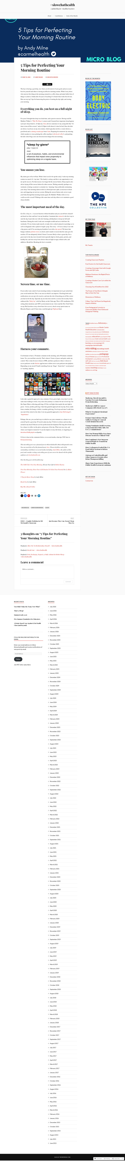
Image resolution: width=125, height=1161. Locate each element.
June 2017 (53, 1052)
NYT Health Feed (93, 393)
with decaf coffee (58, 134)
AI (106, 323)
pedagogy (104, 354)
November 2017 (55, 1031)
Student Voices (91, 365)
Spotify (107, 363)
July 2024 (53, 698)
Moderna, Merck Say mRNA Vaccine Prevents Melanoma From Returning (96, 400)
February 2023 (54, 769)
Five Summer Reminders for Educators (27, 619)
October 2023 (54, 735)
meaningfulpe (89, 345)
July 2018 (53, 998)
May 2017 (53, 1056)
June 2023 (53, 752)
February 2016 (54, 1114)
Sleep (47, 507)
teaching (94, 368)
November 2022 (55, 781)
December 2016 (55, 1077)
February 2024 (54, 719)
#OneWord (92, 323)
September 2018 (55, 989)
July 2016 (53, 1093)
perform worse (35, 232)
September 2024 (55, 690)
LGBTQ (92, 343)
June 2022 (53, 802)
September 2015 (55, 1131)
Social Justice (96, 363)
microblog (25, 507)
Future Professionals (90, 338)
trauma (104, 367)
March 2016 (54, 1110)
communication (100, 329)
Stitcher (37, 363)
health (105, 339)
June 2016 (53, 1097)
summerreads (102, 365)
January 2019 (54, 973)
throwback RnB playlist (28, 432)
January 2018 (54, 1022)
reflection (99, 359)
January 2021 (54, 873)
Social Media (103, 363)
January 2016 (54, 1118)
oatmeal (60, 216)
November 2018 (55, 981)
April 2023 (53, 760)
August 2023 (54, 744)
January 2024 (54, 723)
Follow (18, 659)
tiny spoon (58, 229)
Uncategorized (52, 77)
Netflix (106, 351)
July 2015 (53, 1139)
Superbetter (24, 414)
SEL (109, 359)
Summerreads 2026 (20, 615)
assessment (88, 327)
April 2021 (53, 860)
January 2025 (54, 673)
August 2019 (54, 943)
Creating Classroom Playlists (94, 260)
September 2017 (55, 1039)
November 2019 (55, 931)
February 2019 (54, 968)
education (96, 336)
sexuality (98, 361)
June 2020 (53, 902)
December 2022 (55, 777)
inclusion (91, 341)
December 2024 (55, 677)
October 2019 (54, 935)
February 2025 (54, 669)
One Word (92, 354)
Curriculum (91, 334)
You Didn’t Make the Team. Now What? (27, 607)
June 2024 (53, 702)
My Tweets (89, 245)
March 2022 (54, 815)
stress (86, 365)
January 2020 (54, 923)
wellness (87, 370)
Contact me (89, 481)
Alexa (45, 124)
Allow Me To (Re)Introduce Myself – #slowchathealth (44, 546)
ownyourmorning (37, 507)
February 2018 (54, 1018)
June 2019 (53, 952)
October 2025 (54, 644)
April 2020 (53, 910)
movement (99, 351)
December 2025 (55, 636)
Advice (96, 323)
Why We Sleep (37, 121)
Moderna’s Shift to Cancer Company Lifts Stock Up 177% (96, 407)
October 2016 (54, 1081)
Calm (48, 131)
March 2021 (54, 864)
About (49, 16)
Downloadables (88, 336)
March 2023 (54, 765)
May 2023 (53, 756)
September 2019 (55, 939)
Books (101, 327)
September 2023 (55, 740)
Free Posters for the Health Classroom (97, 264)
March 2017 (54, 1064)
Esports (105, 336)
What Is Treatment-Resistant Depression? (96, 413)
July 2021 (53, 848)
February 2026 (54, 627)
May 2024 (53, 706)
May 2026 (53, 615)
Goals (96, 339)
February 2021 (54, 869)
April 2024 (53, 711)
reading (95, 358)
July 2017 (53, 1047)
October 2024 (54, 686)
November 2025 (55, 640)
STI (110, 363)
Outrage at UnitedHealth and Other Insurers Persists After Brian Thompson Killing (96, 457)
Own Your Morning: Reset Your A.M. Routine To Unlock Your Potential (42, 469)
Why (91, 370)
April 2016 (53, 1106)
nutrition (87, 354)
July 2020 (53, 898)
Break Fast (24, 482)
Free (109, 336)
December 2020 (55, 877)
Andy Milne (39, 77)
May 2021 (53, 856)
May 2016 (53, 1102)
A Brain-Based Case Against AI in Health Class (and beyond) (27, 624)
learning (88, 343)
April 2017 (53, 1060)
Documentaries (105, 334)
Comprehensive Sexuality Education (93, 332)
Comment (68, 581)
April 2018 (53, 1010)
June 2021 (53, 852)
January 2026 (54, 631)
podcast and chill (98, 356)
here (48, 447)
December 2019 (55, 927)
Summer (97, 365)
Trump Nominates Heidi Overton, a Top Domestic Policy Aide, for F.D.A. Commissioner (98, 427)
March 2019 (54, 964)
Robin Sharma (59, 465)
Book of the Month (72, 16)
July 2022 (53, 798)
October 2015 (54, 1126)
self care (94, 361)
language (108, 341)
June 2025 (53, 656)
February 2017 (54, 1068)
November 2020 (55, 881)
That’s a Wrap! (19, 611)
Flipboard (56, 309)
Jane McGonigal (65, 412)
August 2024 (54, 694)
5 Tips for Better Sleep (27, 477)
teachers (87, 368)
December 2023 (55, 727)
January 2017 (54, 1072)
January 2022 (54, 823)
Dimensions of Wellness (93, 297)
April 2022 (53, 810)
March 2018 (54, 1014)
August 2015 (54, 1135)
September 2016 (55, 1085)
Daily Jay (32, 301)
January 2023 (54, 773)
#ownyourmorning (26, 440)
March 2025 (54, 665)
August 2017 (54, 1043)
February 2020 (54, 918)
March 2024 (54, 715)
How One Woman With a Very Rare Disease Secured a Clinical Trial (98, 434)
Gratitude (100, 339)
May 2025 (53, 661)
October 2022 (54, 785)
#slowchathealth (62, 5)
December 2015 (55, 1122)
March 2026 (54, 623)
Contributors (59, 16)
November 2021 (55, 831)
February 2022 (54, 819)
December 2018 (55, 977)
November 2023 (55, 731)
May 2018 (53, 1006)
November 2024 (55, 681)
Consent (87, 334)
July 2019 (53, 948)
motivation (94, 351)
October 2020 (54, 885)
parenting (97, 354)
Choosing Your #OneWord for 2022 (96, 287)
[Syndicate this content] (86, 393)
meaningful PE (100, 343)
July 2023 (53, 748)
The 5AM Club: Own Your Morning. (32, 465)
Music (103, 351)
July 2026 (53, 607)
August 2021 (54, 844)
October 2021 (54, 835)
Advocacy (102, 323)
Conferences (105, 332)
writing (95, 370)
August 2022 (54, 794)
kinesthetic (103, 341)
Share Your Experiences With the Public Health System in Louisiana (98, 464)
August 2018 (54, 993)
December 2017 (55, 1027)
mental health (97, 345)
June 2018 (53, 1002)
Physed (87, 356)
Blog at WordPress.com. (63, 1157)
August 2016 (54, 1089)
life (95, 343)
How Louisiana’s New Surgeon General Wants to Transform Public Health (96, 441)
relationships (105, 359)
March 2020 (54, 914)
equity (101, 336)
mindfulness (88, 351)
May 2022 (53, 806)
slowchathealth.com (34, 455)
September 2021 (55, 839)
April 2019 (53, 960)
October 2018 (54, 985)
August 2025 (54, 652)
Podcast (92, 356)
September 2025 (55, 648)
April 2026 (53, 619)
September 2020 (55, 889)
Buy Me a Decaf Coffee (28, 487)
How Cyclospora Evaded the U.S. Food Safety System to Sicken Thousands (97, 449)
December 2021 (55, 827)
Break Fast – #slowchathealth (37, 550)
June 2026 (53, 611)
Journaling (96, 341)
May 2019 (53, 956)
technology (100, 368)
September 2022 (55, 790)
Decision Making (98, 334)
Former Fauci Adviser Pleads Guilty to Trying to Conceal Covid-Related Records (96, 420)
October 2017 (54, 1035)
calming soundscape (37, 131)
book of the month (95, 327)
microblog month (103, 349)
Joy (99, 341)
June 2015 (53, 1143)
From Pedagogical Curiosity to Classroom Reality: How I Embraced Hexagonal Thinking (96, 309)
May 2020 (53, 906)
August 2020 (54, 894)
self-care (88, 361)
